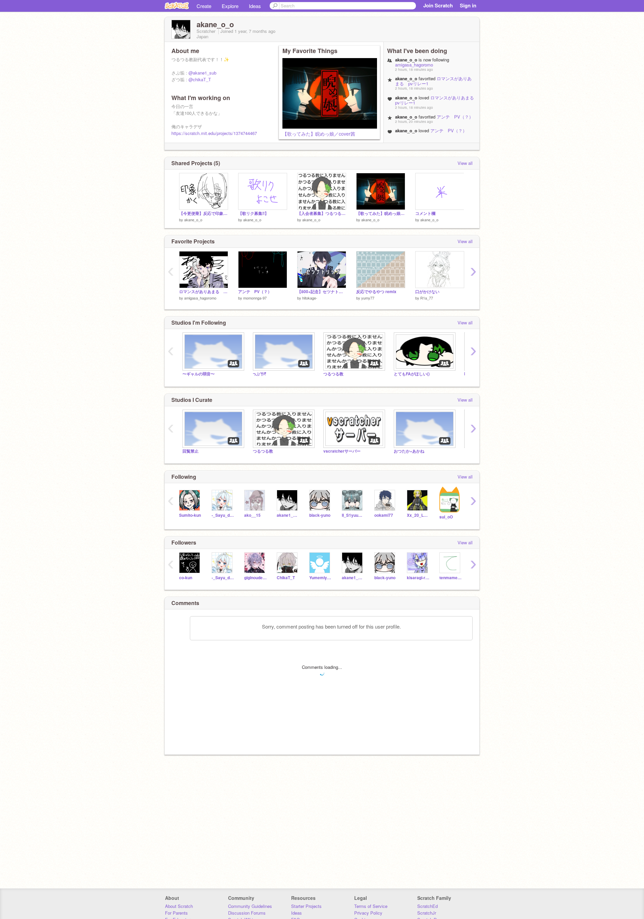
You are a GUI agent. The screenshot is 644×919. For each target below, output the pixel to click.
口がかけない (427, 291)
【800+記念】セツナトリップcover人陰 (321, 291)
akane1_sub (288, 515)
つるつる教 (333, 374)
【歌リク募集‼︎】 (253, 213)
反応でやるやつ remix (376, 291)
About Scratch (179, 906)
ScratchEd (427, 906)
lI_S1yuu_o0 (353, 515)
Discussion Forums (247, 913)
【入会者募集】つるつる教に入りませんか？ (321, 213)
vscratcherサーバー (342, 451)
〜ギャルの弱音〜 (198, 374)
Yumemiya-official (320, 578)
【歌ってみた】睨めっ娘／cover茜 (318, 133)
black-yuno (319, 515)
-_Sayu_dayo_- (223, 515)
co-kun (185, 578)
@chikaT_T (200, 79)
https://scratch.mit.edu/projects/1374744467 (214, 133)
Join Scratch (438, 5)
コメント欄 (425, 213)
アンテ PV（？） (455, 116)
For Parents (176, 913)
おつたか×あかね (409, 451)
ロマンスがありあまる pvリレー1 (436, 100)
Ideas (255, 5)
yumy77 (367, 298)
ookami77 (383, 515)
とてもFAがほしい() (412, 374)
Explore (230, 5)
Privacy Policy (368, 913)
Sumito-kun (190, 515)
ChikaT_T (286, 578)
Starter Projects (306, 906)
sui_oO (446, 517)
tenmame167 (450, 578)
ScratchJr (426, 913)
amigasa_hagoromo (414, 64)
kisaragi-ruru (418, 578)
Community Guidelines (250, 906)
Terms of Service (370, 906)
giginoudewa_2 (255, 578)
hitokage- (309, 298)
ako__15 (252, 515)
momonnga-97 (255, 298)
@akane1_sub (202, 73)
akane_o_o (193, 219)
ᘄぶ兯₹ (259, 374)
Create (204, 5)
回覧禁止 (190, 451)
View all (465, 163)
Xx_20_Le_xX (418, 515)
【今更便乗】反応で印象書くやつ (203, 213)
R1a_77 (426, 298)
